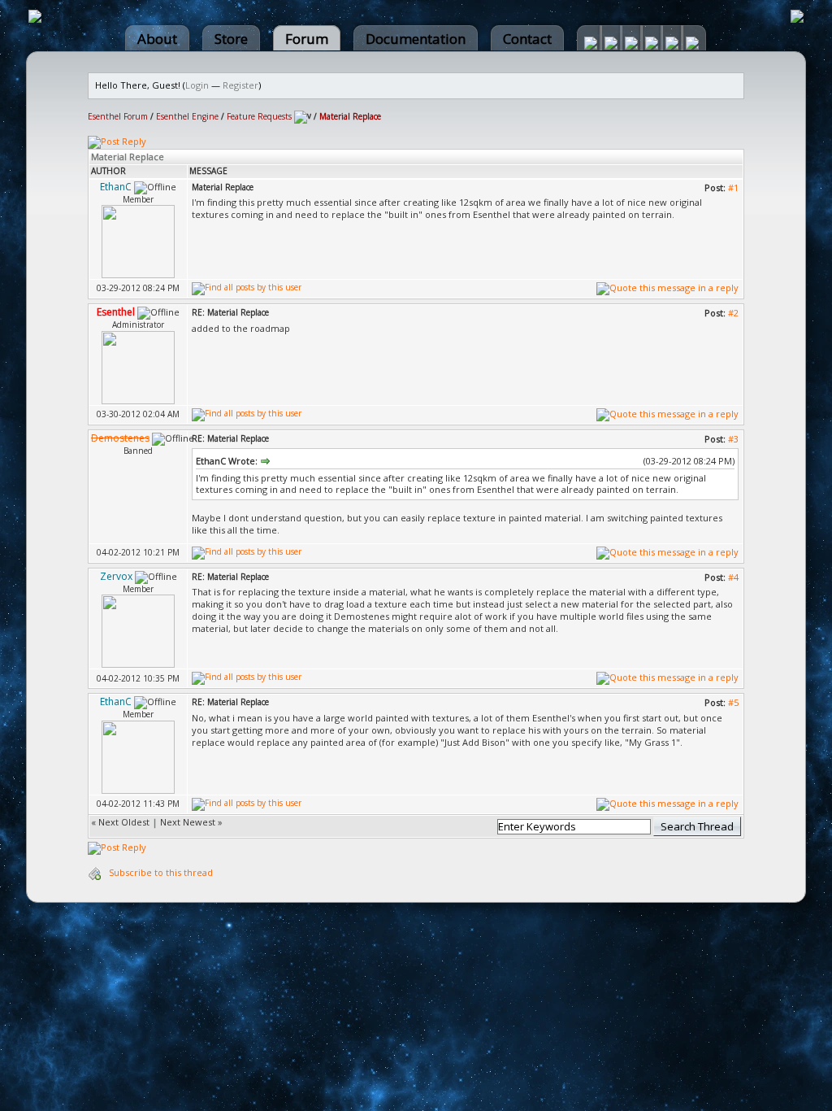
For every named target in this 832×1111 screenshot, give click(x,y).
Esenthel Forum (118, 116)
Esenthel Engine (187, 116)
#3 (733, 439)
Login (197, 85)
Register (240, 85)
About (157, 38)
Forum (306, 38)
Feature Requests (259, 116)
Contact (527, 38)
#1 (733, 187)
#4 (733, 577)
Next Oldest (124, 822)
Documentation (416, 38)
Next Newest (187, 822)
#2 (733, 313)
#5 (733, 702)
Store (231, 38)
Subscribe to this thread (161, 872)
